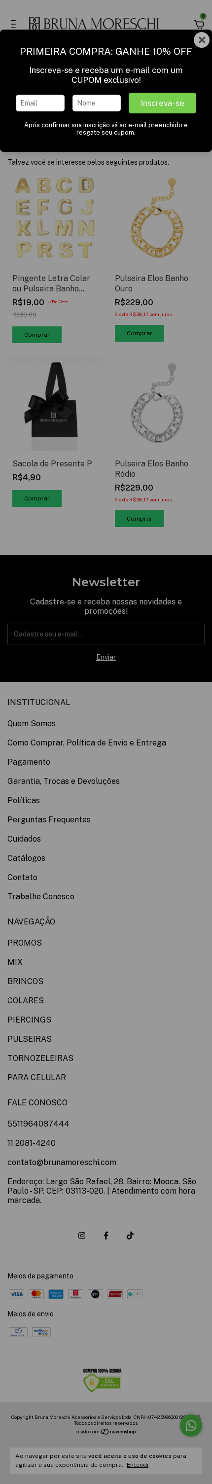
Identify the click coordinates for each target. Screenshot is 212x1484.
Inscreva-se (162, 103)
